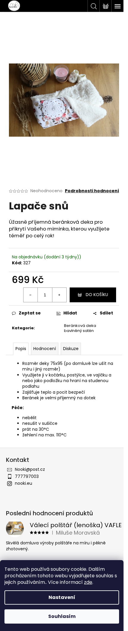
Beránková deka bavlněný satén (80, 328)
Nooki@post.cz (30, 469)
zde (88, 582)
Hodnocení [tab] (44, 349)
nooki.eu (23, 483)
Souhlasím (62, 616)
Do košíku (97, 295)
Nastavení (62, 597)
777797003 (27, 476)
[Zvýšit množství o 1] (59, 295)
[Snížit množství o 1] (31, 295)
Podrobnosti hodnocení (92, 191)
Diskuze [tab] (71, 349)
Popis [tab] (20, 349)
